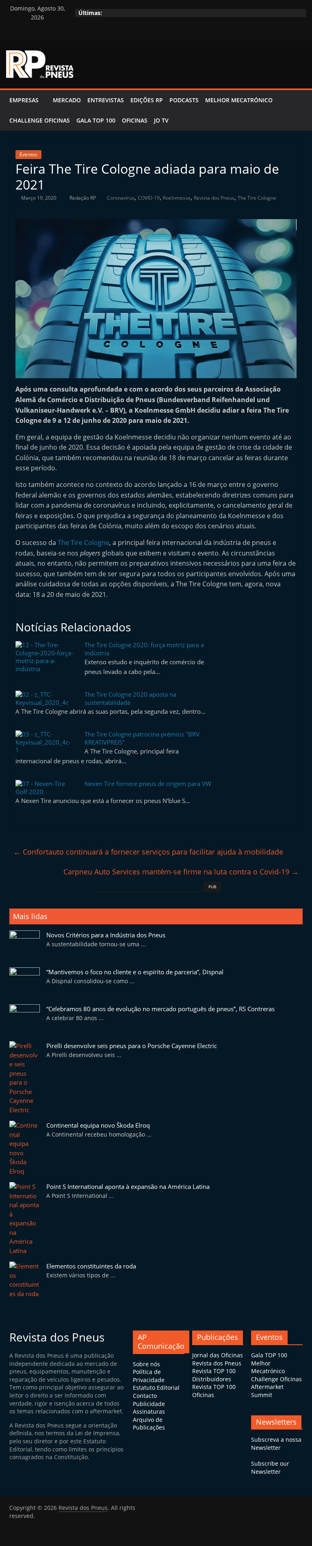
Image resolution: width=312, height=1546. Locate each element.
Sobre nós (146, 1364)
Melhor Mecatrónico (239, 100)
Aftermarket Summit (267, 1391)
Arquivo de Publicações (149, 1424)
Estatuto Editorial (156, 1387)
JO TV (161, 120)
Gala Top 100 (95, 120)
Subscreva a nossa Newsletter (276, 1443)
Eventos (28, 154)
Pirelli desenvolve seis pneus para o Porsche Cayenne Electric (131, 1046)
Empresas (24, 100)
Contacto (145, 1396)
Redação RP (83, 197)
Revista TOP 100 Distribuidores (214, 1375)
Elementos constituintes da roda (91, 1266)
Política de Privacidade (149, 1376)
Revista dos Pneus (214, 197)
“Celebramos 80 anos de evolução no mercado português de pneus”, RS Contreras (160, 1009)
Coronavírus (120, 197)
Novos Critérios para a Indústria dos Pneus (105, 935)
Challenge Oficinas (39, 120)
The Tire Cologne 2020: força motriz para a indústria (144, 649)
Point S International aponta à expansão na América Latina (128, 1186)
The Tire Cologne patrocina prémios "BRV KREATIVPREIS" (141, 738)
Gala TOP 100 (269, 1355)
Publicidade (149, 1404)
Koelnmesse (177, 197)
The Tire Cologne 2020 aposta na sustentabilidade (130, 698)
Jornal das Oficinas (217, 1355)
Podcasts (184, 100)
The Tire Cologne (257, 197)
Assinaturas (149, 1411)
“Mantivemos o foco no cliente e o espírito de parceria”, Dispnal (134, 972)
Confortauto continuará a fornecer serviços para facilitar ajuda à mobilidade (148, 852)
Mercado (67, 100)
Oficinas (134, 120)
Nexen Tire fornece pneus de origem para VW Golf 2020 (113, 787)
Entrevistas (105, 100)
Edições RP (146, 100)
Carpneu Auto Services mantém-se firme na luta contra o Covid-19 (181, 871)
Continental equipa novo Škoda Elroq (98, 1125)
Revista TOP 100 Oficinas (214, 1391)
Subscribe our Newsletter (270, 1467)
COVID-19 (149, 197)
